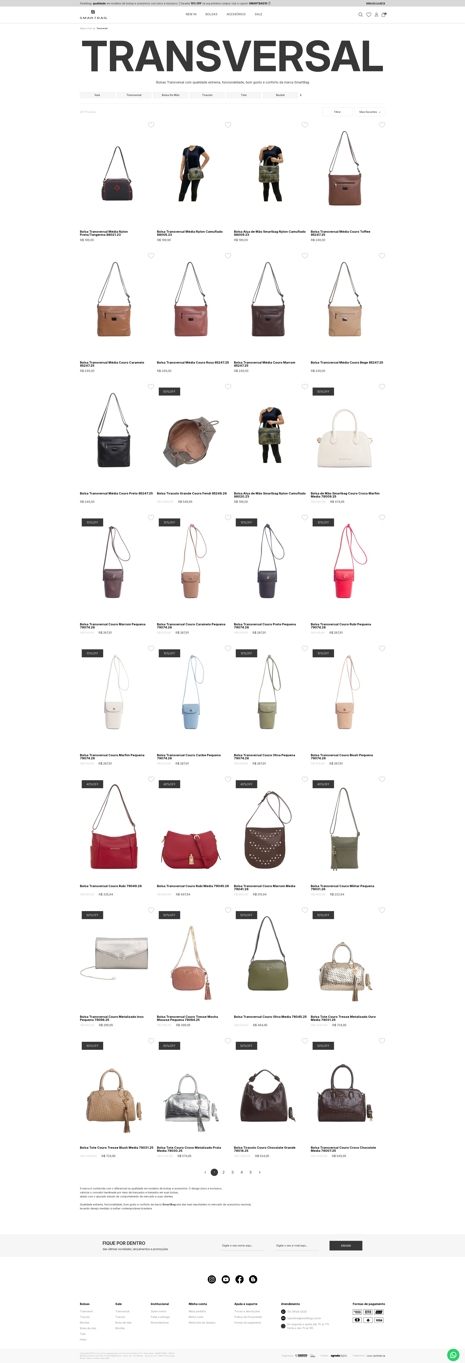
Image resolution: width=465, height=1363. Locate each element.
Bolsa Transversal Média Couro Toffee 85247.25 (340, 233)
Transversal (122, 1311)
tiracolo (207, 95)
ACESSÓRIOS (236, 14)
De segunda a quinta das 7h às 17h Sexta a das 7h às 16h (308, 1326)
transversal (133, 95)
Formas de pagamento (247, 1322)
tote (244, 95)
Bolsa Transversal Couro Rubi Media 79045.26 (193, 886)
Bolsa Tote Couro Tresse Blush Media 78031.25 (116, 1147)
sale (97, 95)
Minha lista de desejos (202, 1322)
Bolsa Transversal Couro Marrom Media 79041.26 (264, 888)
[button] (300, 95)
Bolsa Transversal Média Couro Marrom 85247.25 (264, 364)
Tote (83, 1333)
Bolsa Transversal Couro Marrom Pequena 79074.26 (112, 626)
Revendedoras (160, 1322)
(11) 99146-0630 (297, 1311)
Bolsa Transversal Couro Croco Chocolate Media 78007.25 (343, 1149)
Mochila (84, 1322)
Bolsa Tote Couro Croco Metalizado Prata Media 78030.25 (189, 1149)
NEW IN (191, 14)
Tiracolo (85, 1316)
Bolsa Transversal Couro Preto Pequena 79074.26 (265, 626)
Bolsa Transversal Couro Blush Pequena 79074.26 (342, 757)
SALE (258, 14)
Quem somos (158, 1311)
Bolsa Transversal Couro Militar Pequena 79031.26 (342, 888)
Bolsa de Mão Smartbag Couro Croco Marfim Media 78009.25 (345, 495)
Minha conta (196, 1316)
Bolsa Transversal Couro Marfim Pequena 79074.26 (112, 757)
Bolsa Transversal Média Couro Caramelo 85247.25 (112, 364)
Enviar (346, 1245)
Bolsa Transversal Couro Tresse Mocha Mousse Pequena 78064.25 (187, 1018)
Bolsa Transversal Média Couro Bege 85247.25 (347, 362)
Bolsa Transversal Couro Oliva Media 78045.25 (270, 1016)
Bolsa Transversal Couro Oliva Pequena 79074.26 (264, 757)
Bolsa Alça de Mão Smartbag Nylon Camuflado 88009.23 (270, 233)
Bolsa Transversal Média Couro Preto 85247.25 (116, 493)
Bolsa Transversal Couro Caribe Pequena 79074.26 (189, 757)
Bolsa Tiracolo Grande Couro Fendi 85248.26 (192, 493)
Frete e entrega (160, 1316)
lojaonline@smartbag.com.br (304, 1318)
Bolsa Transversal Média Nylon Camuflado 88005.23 (190, 233)
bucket (280, 95)
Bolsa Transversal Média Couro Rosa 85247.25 (193, 362)
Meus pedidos (197, 1311)
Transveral (86, 1311)
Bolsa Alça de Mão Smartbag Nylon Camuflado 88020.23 (270, 495)
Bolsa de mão (88, 1328)
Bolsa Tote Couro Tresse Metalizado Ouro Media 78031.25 (343, 1018)
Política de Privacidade (248, 1316)
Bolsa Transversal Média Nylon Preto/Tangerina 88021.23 (104, 233)
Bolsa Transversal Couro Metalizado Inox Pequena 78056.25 (112, 1018)
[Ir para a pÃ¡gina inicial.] (93, 16)
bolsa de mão (170, 95)
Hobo (83, 1339)
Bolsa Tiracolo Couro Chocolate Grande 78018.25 (265, 1149)
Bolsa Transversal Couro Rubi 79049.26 (111, 886)
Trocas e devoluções (247, 1311)
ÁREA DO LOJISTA (375, 3)
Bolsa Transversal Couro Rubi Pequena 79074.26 (341, 626)
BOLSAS (211, 14)
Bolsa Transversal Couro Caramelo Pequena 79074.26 (191, 626)
